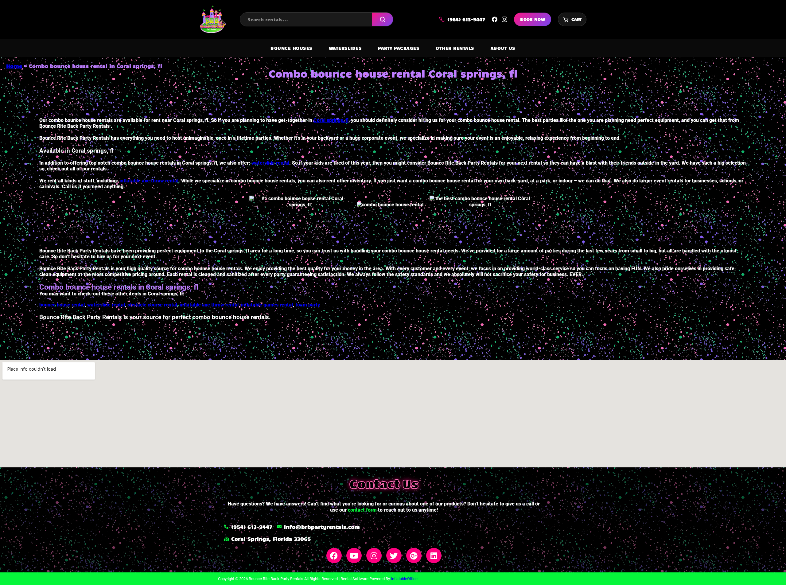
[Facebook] (334, 555)
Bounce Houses (291, 48)
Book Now (532, 19)
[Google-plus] (414, 555)
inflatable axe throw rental (148, 181)
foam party (307, 305)
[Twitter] (394, 555)
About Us (503, 48)
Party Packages (398, 48)
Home (14, 66)
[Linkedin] (434, 555)
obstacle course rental (152, 305)
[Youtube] (354, 555)
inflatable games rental (267, 305)
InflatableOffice (404, 578)
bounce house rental (62, 305)
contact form (362, 510)
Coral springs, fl (330, 120)
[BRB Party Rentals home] (213, 19)
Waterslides (345, 48)
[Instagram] (374, 555)
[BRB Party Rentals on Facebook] (494, 19)
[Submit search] (382, 19)
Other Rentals (455, 48)
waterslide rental (270, 163)
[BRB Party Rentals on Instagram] (504, 19)
